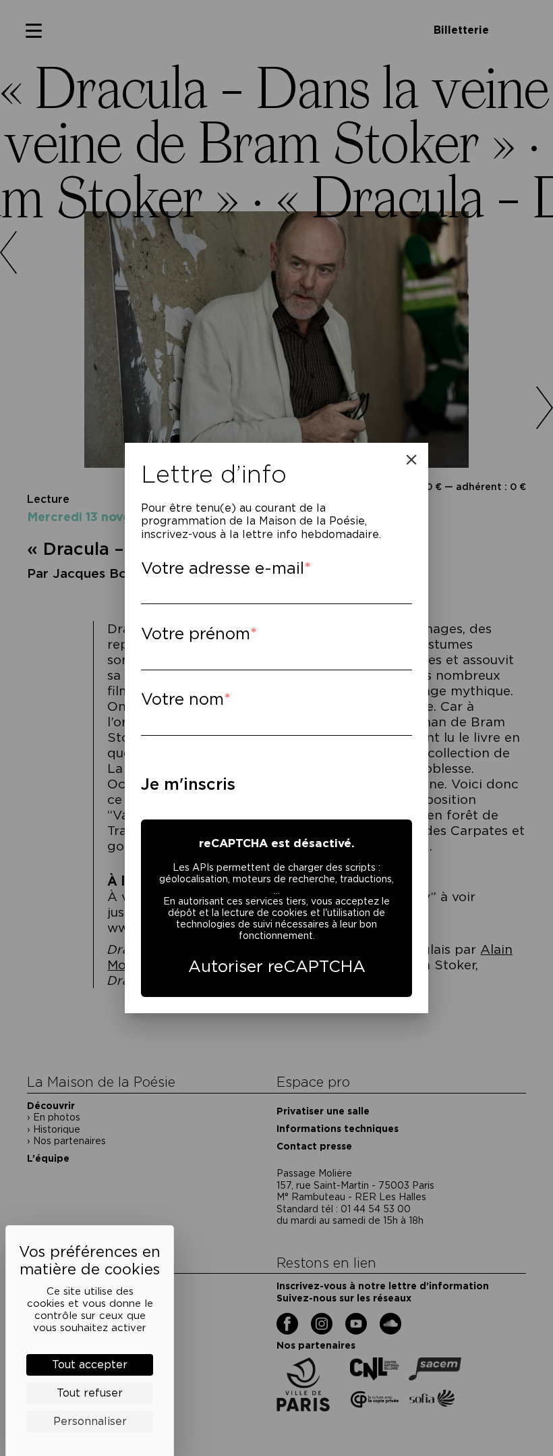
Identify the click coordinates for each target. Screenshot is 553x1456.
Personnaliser (90, 1421)
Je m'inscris (188, 784)
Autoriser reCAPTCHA (277, 966)
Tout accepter (89, 1364)
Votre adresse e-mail (222, 568)
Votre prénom (195, 633)
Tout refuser (90, 1392)
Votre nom (182, 699)
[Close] (411, 460)
